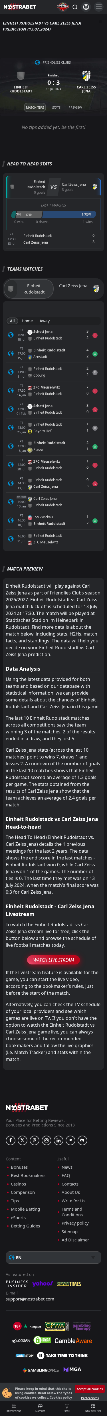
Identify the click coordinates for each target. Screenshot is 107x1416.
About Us (71, 1192)
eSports (18, 1217)
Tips (15, 1200)
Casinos (18, 1184)
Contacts (70, 1184)
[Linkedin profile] (58, 1140)
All (12, 320)
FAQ (66, 1175)
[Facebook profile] (10, 1140)
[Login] (86, 7)
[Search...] (75, 7)
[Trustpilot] (32, 1326)
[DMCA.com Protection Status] (42, 1340)
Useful (67, 1411)
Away (45, 320)
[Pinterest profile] (34, 1140)
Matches (40, 1411)
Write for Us (73, 1200)
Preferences (90, 1398)
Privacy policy (75, 1223)
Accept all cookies (90, 1389)
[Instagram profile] (46, 1140)
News (67, 1167)
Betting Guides (25, 1226)
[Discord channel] (82, 1140)
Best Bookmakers (28, 1175)
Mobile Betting (25, 1209)
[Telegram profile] (70, 1140)
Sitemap (70, 1231)
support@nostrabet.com (30, 1299)
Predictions (14, 1411)
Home (27, 320)
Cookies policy (61, 1397)
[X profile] (22, 1140)
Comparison (23, 1192)
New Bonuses (93, 1411)
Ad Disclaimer (75, 1240)
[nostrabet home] (27, 1107)
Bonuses (19, 1167)
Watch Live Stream (53, 960)
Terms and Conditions (72, 1211)
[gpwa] (57, 1326)
